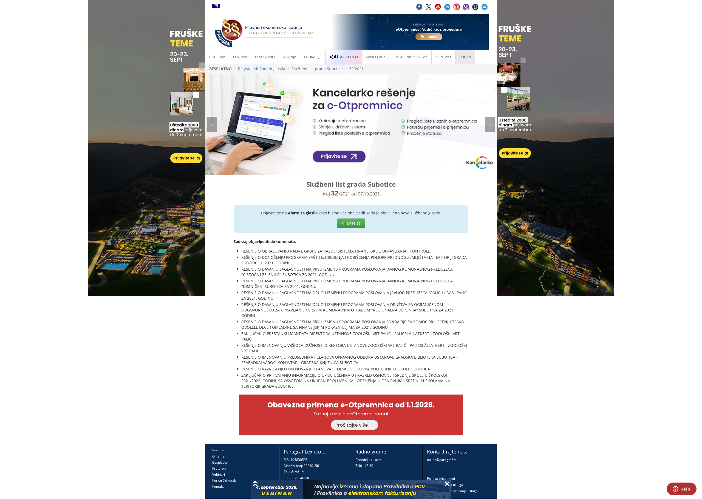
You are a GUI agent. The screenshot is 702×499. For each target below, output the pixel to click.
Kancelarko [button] (377, 56)
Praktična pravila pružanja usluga (452, 491)
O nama (240, 56)
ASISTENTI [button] (349, 56)
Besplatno (265, 56)
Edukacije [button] (312, 56)
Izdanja (289, 56)
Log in (465, 56)
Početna (217, 56)
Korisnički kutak (224, 480)
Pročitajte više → (354, 425)
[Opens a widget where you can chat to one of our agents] (681, 489)
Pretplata (219, 468)
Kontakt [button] (443, 56)
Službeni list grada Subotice (317, 68)
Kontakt (218, 486)
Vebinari (218, 474)
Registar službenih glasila (261, 68)
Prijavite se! (351, 223)
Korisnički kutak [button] (412, 56)
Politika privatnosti (441, 478)
